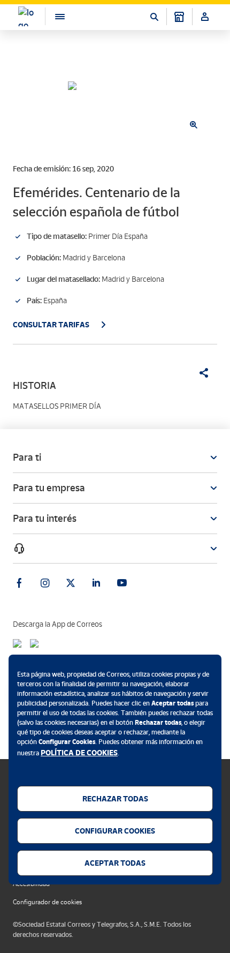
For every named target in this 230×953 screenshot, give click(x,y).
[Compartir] (200, 373)
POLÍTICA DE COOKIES (79, 752)
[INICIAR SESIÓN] (204, 16)
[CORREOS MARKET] (179, 16)
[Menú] (54, 16)
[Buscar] (154, 16)
